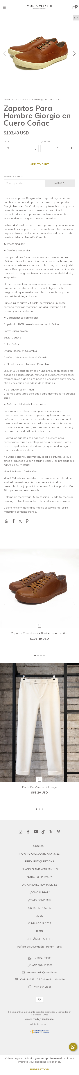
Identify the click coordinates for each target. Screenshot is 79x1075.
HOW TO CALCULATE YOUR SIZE (39, 853)
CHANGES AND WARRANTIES (39, 869)
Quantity (45, 141)
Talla (6, 141)
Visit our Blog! (42, 986)
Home (7, 99)
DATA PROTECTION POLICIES (39, 884)
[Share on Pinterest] (27, 521)
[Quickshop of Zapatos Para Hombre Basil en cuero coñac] (39, 625)
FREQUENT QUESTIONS (39, 861)
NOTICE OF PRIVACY (39, 877)
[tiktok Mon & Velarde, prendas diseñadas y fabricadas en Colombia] (43, 831)
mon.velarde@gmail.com (42, 972)
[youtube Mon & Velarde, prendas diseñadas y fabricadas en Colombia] (35, 831)
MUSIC (40, 915)
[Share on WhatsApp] (7, 521)
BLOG (39, 931)
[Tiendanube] (39, 1019)
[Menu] (6, 7)
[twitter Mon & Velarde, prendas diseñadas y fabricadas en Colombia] (51, 831)
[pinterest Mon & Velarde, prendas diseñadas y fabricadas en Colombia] (58, 831)
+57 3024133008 (42, 965)
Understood (39, 1069)
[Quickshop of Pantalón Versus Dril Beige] (39, 779)
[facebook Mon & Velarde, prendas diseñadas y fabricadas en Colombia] (28, 831)
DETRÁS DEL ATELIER (40, 939)
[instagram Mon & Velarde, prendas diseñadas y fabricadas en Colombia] (20, 831)
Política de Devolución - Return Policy (39, 946)
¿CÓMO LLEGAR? (40, 892)
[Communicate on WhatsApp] (73, 1047)
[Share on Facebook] (13, 521)
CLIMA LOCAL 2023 (39, 923)
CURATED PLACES (39, 908)
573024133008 (42, 958)
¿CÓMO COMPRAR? (39, 900)
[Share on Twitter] (20, 521)
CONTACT (39, 846)
